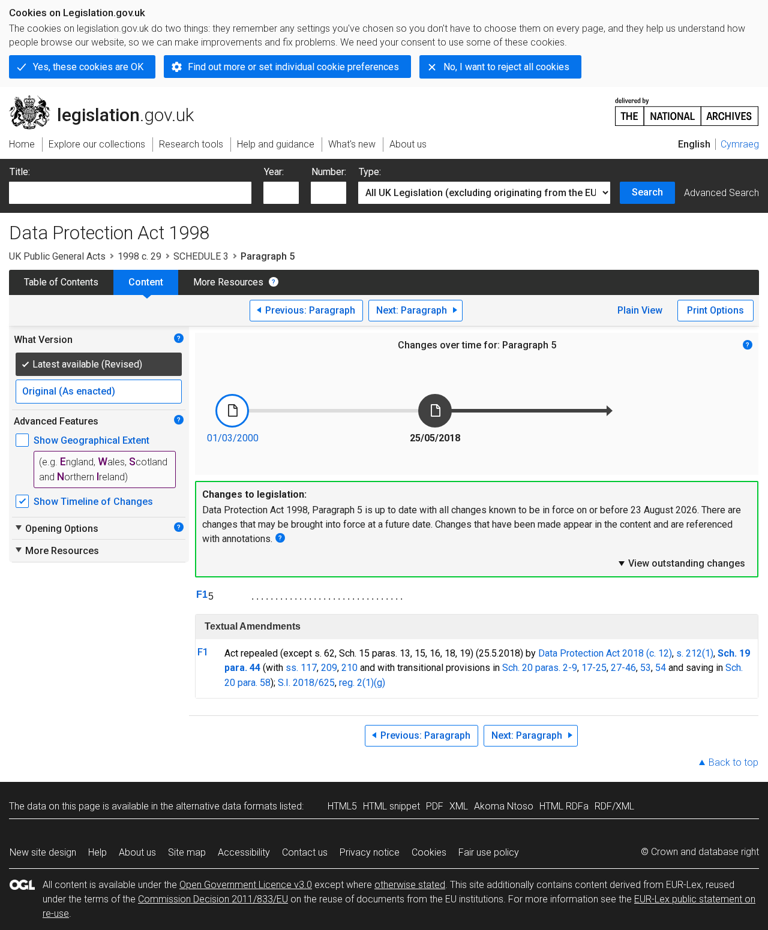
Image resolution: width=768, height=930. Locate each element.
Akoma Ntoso (503, 806)
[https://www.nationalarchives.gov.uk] (687, 107)
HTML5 (342, 806)
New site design (43, 852)
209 (329, 667)
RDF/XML (614, 806)
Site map (187, 852)
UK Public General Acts (57, 256)
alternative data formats (226, 806)
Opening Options (56, 528)
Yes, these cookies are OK (88, 67)
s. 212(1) (694, 653)
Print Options (715, 310)
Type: (370, 171)
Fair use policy (488, 852)
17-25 (594, 667)
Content (145, 282)
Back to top (733, 762)
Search (647, 192)
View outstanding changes (681, 563)
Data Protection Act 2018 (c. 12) (605, 653)
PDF (434, 806)
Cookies (429, 852)
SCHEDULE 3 (201, 256)
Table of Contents (61, 282)
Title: (20, 171)
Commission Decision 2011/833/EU (213, 899)
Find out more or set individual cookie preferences (293, 67)
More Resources (228, 282)
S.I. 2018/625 (306, 682)
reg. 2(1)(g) (362, 682)
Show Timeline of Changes (93, 501)
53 (645, 667)
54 (660, 667)
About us (137, 852)
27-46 (623, 667)
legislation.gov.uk (108, 100)
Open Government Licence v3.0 (245, 884)
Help (97, 852)
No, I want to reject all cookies (506, 67)
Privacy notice (370, 852)
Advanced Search (721, 192)
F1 (202, 594)
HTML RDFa (564, 806)
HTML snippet (391, 806)
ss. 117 (301, 667)
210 (349, 667)
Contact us (305, 852)
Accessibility (244, 852)
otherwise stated (409, 884)
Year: (274, 171)
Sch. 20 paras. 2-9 (539, 667)
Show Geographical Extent (91, 440)
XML (458, 806)
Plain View (639, 310)
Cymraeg (740, 144)
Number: (328, 171)
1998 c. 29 (139, 256)
